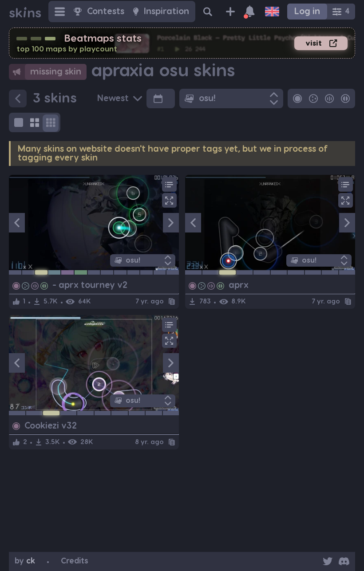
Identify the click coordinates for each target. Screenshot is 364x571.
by (25, 561)
